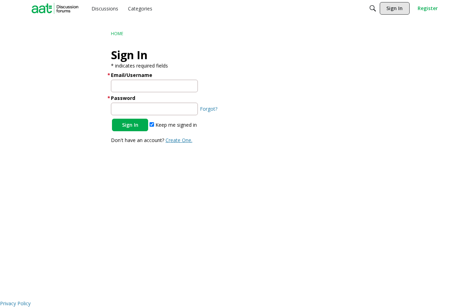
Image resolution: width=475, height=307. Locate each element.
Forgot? (208, 108)
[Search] (373, 8)
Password (123, 98)
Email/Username (131, 75)
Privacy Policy (15, 303)
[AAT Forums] (55, 8)
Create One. (179, 140)
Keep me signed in (175, 124)
